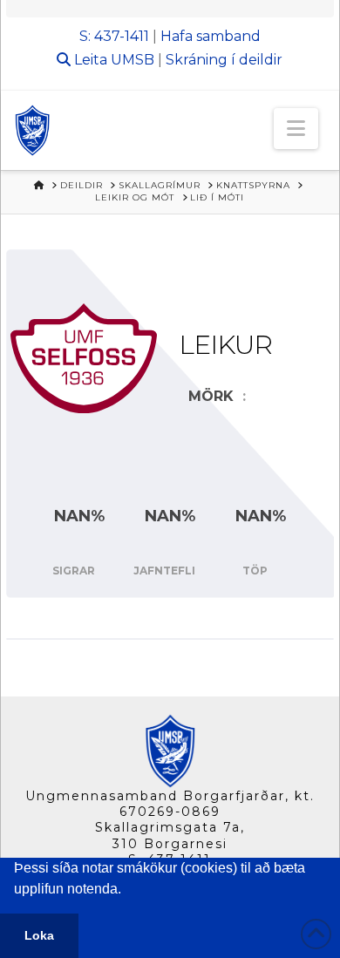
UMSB (132, 59)
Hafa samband (210, 36)
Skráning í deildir (224, 59)
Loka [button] (39, 935)
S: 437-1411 (114, 36)
